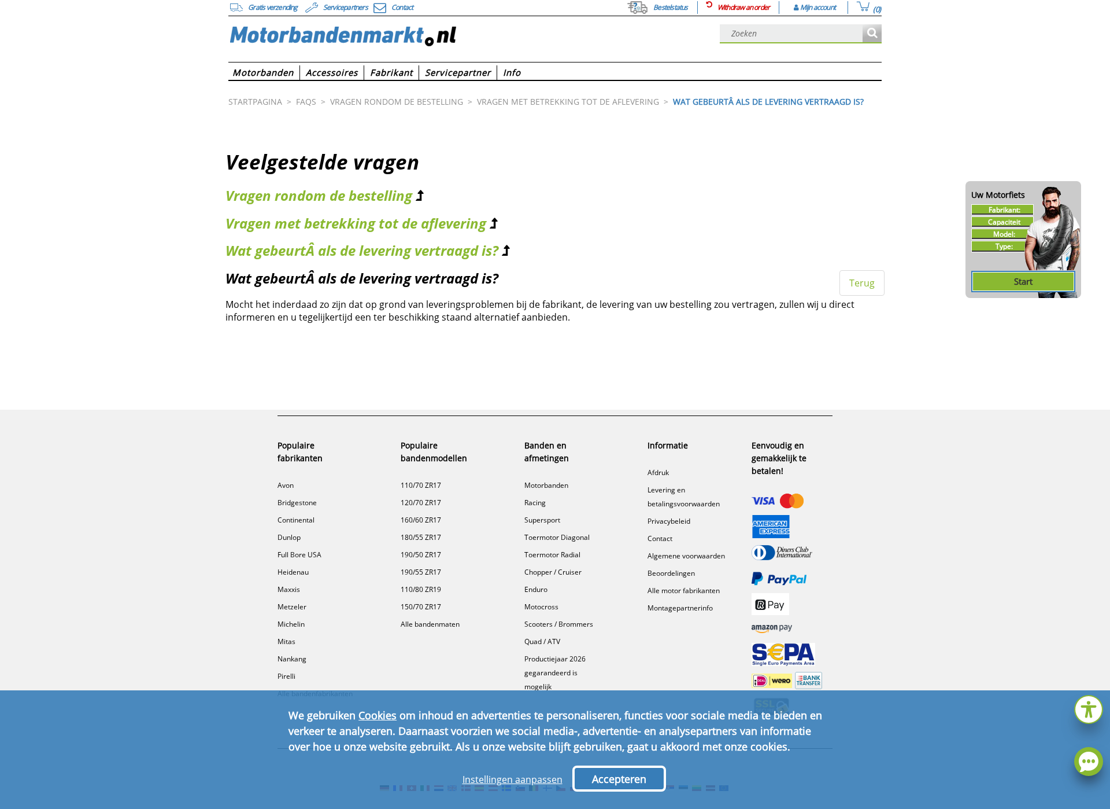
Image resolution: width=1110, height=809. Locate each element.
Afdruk (658, 472)
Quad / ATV (542, 641)
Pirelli (286, 676)
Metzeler (292, 607)
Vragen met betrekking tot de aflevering (355, 223)
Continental (296, 520)
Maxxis (289, 589)
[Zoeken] (872, 33)
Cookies (377, 715)
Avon (286, 485)
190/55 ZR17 (421, 572)
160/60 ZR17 (421, 520)
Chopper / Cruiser (553, 572)
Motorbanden (546, 485)
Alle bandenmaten (430, 624)
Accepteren (619, 779)
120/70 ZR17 (421, 503)
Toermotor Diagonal (557, 537)
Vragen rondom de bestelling (318, 195)
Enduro (535, 589)
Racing (535, 503)
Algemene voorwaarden (686, 556)
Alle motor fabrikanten (684, 590)
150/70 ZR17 (421, 607)
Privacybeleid (669, 521)
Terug (862, 283)
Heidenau (293, 572)
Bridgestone (297, 503)
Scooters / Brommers (558, 624)
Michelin (291, 624)
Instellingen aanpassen (512, 779)
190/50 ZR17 (421, 555)
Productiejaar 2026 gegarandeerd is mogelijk (555, 673)
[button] (1088, 708)
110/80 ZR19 (421, 589)
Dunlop (289, 537)
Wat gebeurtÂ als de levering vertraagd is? (361, 250)
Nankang (292, 659)
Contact (660, 538)
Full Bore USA (299, 555)
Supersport (542, 520)
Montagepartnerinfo (680, 608)
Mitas (286, 641)
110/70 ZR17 (421, 485)
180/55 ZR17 (421, 537)
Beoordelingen (671, 573)
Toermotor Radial (552, 555)
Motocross (541, 607)
